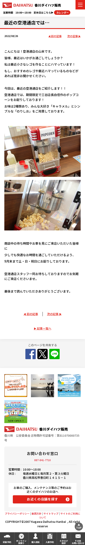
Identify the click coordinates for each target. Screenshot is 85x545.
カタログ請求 (64, 542)
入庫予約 (50, 542)
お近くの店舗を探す (42, 498)
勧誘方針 (36, 513)
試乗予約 (7, 542)
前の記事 (56, 36)
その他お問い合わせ (78, 542)
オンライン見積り (21, 542)
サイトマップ (51, 513)
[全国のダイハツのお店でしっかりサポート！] (15, 385)
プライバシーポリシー (17, 513)
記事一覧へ (44, 328)
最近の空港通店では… (27, 22)
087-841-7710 (42, 460)
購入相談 (35, 542)
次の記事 (72, 36)
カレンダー (62, 12)
